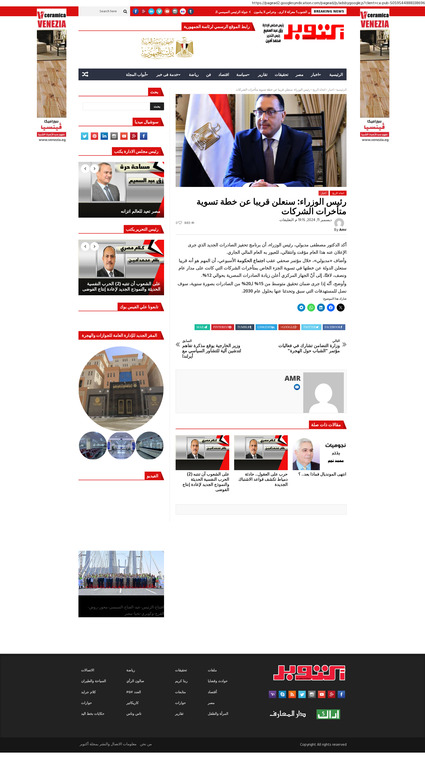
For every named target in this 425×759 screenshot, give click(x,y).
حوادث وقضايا (218, 681)
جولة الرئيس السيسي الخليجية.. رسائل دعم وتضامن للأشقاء (230, 12)
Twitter (309, 327)
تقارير (262, 74)
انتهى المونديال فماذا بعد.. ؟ (322, 474)
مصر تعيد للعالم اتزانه (140, 211)
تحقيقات (281, 74)
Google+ (287, 327)
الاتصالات (87, 670)
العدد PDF (133, 692)
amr (343, 230)
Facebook (333, 327)
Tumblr (243, 327)
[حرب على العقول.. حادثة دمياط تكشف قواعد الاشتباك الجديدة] (261, 452)
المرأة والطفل (218, 714)
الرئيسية (336, 74)
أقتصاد (212, 692)
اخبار (315, 74)
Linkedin (265, 327)
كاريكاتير (132, 703)
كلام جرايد (88, 692)
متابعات (180, 692)
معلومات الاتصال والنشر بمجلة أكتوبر (108, 744)
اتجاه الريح (319, 89)
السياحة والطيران (93, 681)
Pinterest (221, 327)
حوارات (86, 703)
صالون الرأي (135, 681)
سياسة (241, 74)
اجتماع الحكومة (250, 260)
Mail (200, 327)
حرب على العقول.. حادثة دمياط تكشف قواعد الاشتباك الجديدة (263, 479)
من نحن (146, 744)
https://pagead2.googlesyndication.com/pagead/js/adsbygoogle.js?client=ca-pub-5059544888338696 (338, 3)
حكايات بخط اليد (93, 714)
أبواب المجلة (136, 74)
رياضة (194, 74)
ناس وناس (133, 714)
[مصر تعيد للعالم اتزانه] (121, 189)
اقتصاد (223, 74)
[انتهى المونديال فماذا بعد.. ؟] (319, 452)
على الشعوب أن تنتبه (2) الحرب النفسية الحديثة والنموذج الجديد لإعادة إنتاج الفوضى (205, 481)
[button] (121, 389)
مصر (300, 74)
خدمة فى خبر (167, 74)
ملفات (212, 670)
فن (208, 74)
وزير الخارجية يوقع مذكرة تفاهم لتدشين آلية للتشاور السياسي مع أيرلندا (211, 349)
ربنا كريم (181, 681)
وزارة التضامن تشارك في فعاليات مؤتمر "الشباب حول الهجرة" (309, 346)
